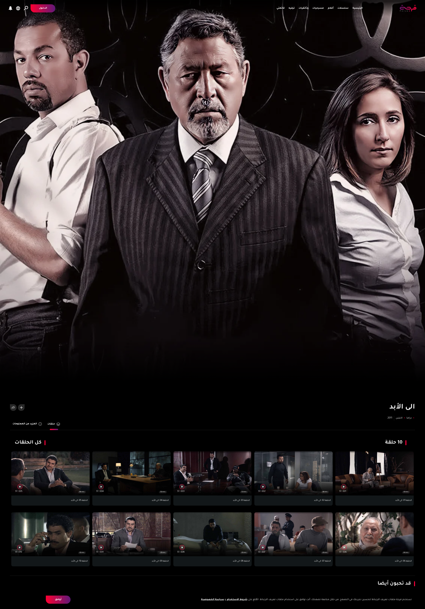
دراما (409, 418)
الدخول (43, 8)
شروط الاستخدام (237, 599)
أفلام (331, 8)
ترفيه (292, 8)
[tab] (54, 425)
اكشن (399, 418)
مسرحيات (318, 8)
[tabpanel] (212, 503)
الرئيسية (357, 8)
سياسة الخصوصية (212, 599)
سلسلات (343, 8)
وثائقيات (303, 8)
